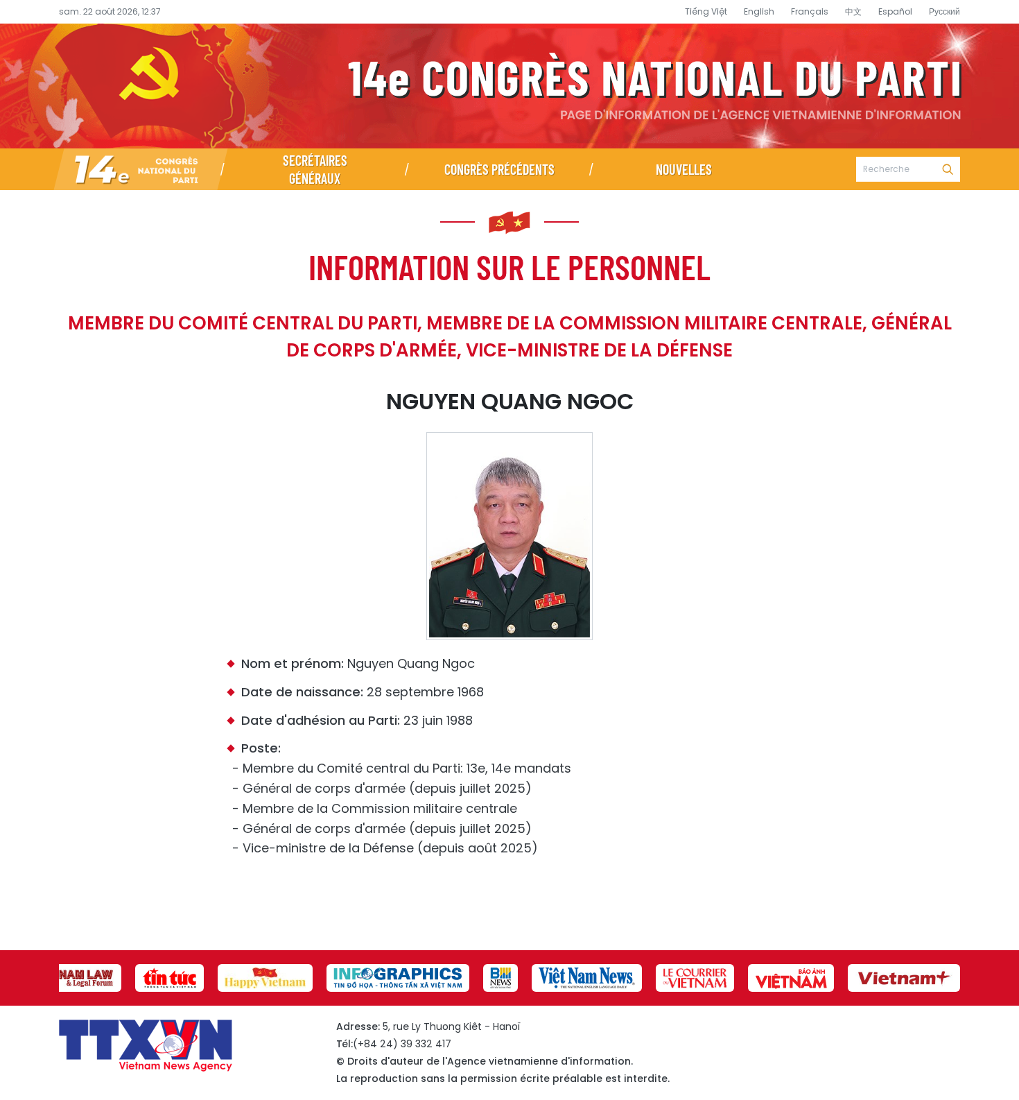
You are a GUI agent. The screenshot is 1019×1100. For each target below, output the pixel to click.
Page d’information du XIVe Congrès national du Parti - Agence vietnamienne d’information (509, 86)
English (759, 11)
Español (895, 11)
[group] (73, 978)
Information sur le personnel (509, 266)
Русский (944, 11)
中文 (853, 11)
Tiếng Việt (706, 11)
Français (809, 11)
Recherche (947, 169)
